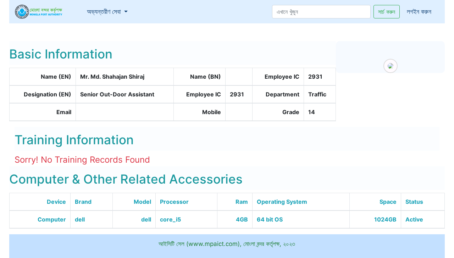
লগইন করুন (419, 11)
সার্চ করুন (386, 11)
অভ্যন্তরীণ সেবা (109, 11)
